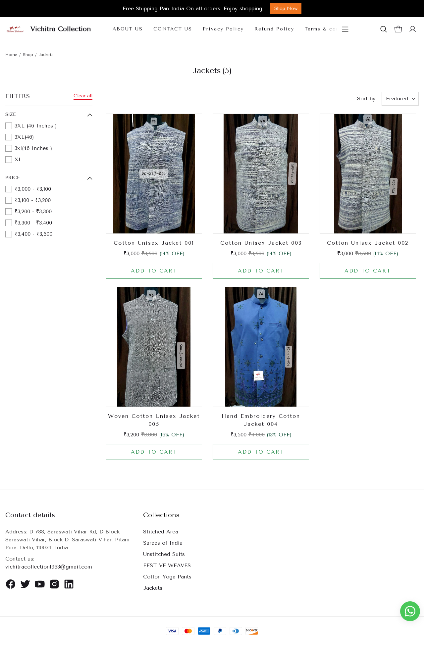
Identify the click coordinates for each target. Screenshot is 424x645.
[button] (384, 29)
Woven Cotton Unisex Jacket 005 (154, 420)
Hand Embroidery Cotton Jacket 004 (261, 420)
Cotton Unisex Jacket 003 (261, 243)
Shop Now (285, 8)
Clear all (83, 96)
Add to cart (154, 271)
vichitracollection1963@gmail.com (48, 567)
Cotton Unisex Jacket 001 (154, 243)
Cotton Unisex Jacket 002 (367, 243)
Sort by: (366, 98)
